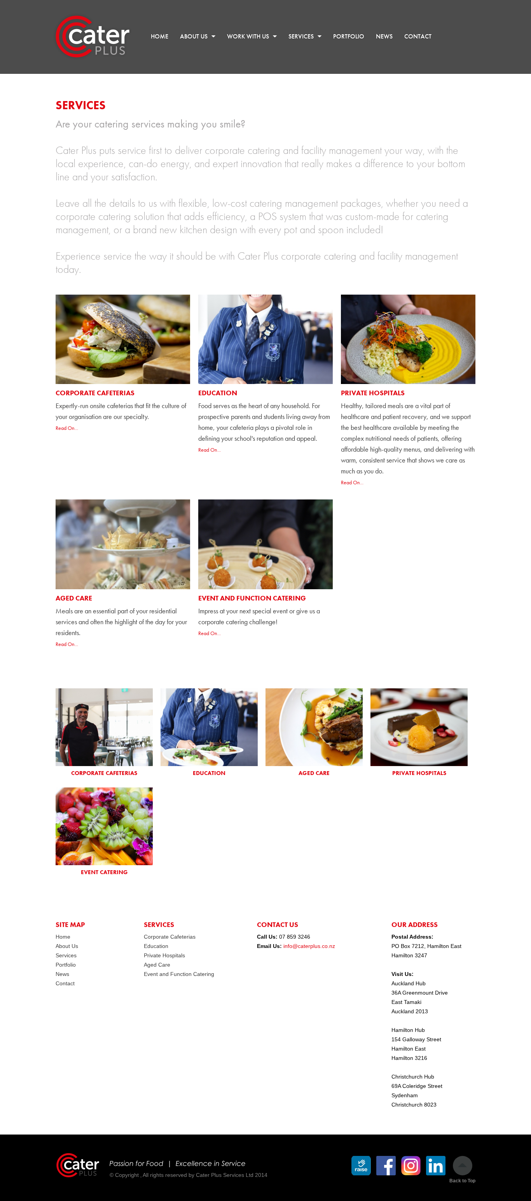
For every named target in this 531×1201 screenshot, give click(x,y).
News (62, 974)
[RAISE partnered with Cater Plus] (361, 1165)
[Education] (209, 727)
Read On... (67, 427)
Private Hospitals (373, 392)
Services (66, 955)
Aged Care (74, 598)
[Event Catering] (104, 826)
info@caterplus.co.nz (309, 946)
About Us (67, 946)
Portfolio (66, 965)
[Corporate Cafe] (104, 727)
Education (217, 392)
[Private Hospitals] (419, 727)
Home (63, 937)
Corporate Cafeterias (95, 392)
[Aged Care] (314, 727)
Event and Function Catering (252, 598)
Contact (65, 983)
